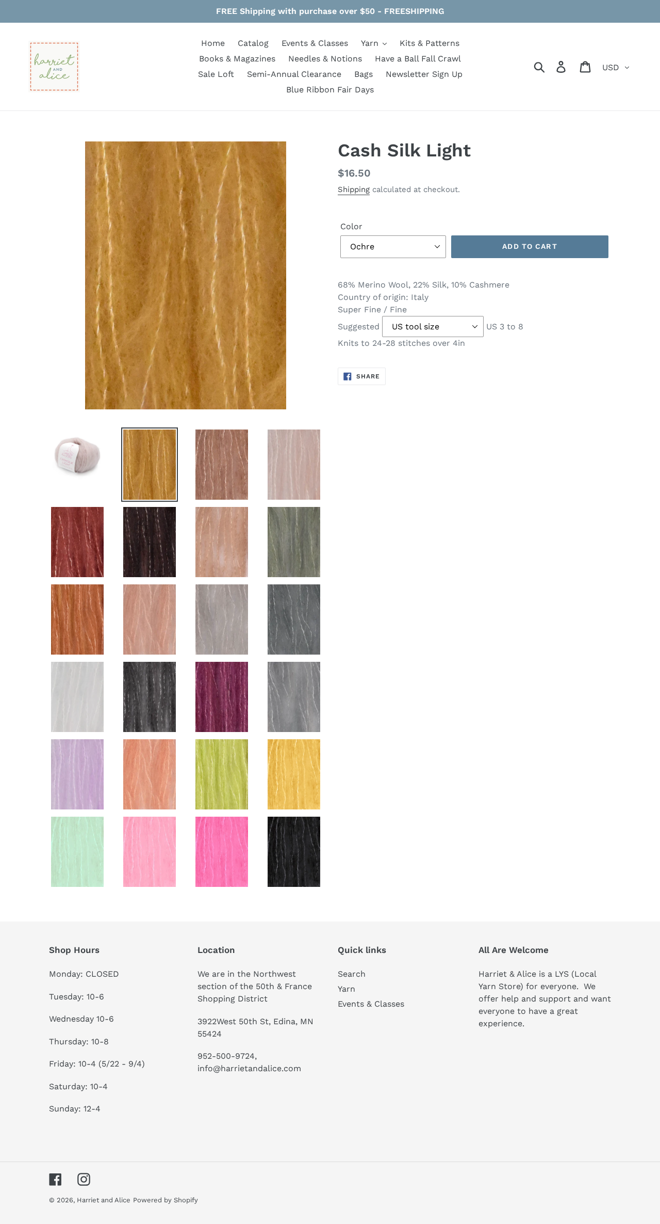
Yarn (346, 989)
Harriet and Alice (103, 1200)
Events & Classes (371, 1004)
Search (352, 974)
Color (351, 226)
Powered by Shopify (165, 1200)
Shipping (354, 189)
